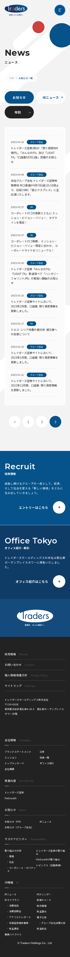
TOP (11, 78)
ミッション (11, 757)
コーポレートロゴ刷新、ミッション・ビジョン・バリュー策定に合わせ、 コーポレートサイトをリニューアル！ (34, 245)
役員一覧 (44, 757)
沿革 (42, 751)
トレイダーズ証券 (14, 792)
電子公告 (41, 917)
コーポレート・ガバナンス (21, 869)
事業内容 (10, 781)
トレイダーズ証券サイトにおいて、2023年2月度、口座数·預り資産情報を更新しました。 (34, 306)
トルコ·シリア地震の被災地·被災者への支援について (34, 332)
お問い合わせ (20, 665)
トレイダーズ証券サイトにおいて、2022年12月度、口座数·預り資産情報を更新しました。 (34, 385)
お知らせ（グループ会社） (19, 827)
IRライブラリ (12, 899)
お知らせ (19, 97)
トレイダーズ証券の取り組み (50, 852)
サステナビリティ (16, 839)
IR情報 (9, 882)
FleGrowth (11, 798)
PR (31, 207)
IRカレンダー (44, 894)
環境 (11, 856)
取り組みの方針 (13, 850)
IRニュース (51, 97)
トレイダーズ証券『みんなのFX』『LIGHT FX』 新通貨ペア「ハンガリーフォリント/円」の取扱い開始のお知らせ (35, 276)
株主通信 (14, 928)
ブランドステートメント (18, 751)
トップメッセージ (14, 763)
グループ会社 (36, 142)
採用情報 (16, 654)
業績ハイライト (13, 934)
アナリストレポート (20, 917)
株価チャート (44, 899)
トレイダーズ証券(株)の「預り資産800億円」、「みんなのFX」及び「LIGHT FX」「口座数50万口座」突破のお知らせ (34, 155)
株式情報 (41, 905)
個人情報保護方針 (26, 675)
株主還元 (41, 911)
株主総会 (41, 928)
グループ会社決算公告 (53, 922)
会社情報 (10, 740)
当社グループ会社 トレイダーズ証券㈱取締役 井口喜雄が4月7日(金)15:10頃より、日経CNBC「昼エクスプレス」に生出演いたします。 (35, 187)
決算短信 (14, 905)
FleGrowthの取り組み (48, 859)
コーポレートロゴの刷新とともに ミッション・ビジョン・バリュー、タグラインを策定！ (34, 217)
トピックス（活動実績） (49, 865)
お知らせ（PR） (14, 821)
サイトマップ (20, 686)
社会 (11, 862)
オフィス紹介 (47, 763)
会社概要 (9, 769)
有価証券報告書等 (19, 922)
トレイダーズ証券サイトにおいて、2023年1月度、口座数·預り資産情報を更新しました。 (34, 357)
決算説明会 (15, 911)
